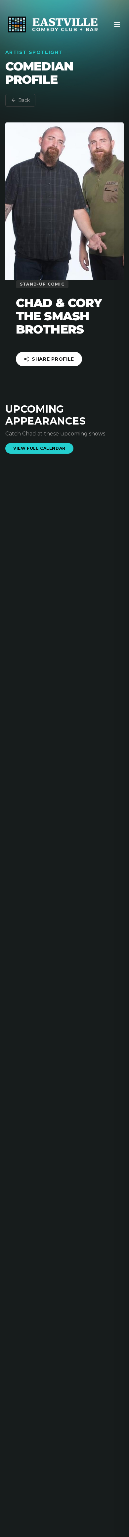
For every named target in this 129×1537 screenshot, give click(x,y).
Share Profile (53, 359)
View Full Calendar (39, 448)
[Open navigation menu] (117, 24)
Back (24, 100)
